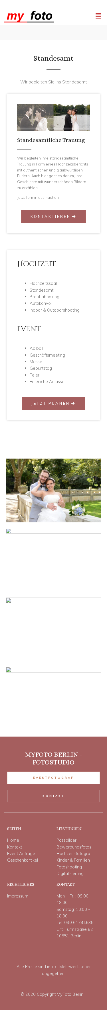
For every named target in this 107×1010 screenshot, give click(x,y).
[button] (53, 216)
